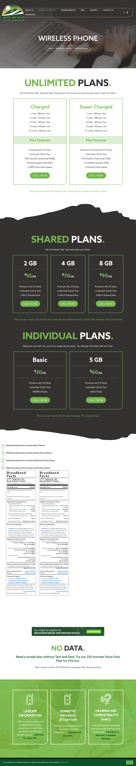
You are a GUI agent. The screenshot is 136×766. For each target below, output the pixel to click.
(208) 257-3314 (20, 578)
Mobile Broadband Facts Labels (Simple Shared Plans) (29, 453)
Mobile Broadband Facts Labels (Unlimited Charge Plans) (30, 461)
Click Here (11, 528)
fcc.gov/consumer (29, 591)
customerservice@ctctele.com (19, 580)
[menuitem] (29, 10)
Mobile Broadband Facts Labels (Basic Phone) (25, 445)
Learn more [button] (64, 762)
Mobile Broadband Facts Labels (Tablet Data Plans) (28, 468)
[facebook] (127, 12)
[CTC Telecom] (12, 12)
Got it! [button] (130, 762)
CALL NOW (40, 175)
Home (50, 48)
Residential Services (64, 48)
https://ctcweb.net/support (18, 582)
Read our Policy (30, 571)
